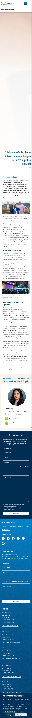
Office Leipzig (6, 648)
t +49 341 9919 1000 (8, 655)
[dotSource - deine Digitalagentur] (6, 3)
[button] (25, 3)
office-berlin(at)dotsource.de (11, 642)
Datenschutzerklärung (9, 711)
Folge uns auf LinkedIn (3, 538)
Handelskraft (6, 529)
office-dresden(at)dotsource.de (11, 676)
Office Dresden (6, 665)
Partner (4, 526)
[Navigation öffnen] (29, 3)
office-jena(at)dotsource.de (10, 625)
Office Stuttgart (6, 681)
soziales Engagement (19, 311)
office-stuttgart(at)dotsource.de (11, 692)
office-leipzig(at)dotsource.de (11, 659)
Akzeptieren (21, 715)
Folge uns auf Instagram (18, 538)
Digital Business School (16, 526)
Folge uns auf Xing (8, 538)
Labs (27, 526)
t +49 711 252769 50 (8, 689)
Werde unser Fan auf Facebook (13, 538)
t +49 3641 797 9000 (8, 620)
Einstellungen (8, 715)
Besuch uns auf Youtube (23, 538)
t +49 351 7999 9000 (8, 673)
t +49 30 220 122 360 (8, 639)
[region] (16, 9)
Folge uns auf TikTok (3, 543)
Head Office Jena (7, 612)
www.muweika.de (22, 243)
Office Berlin (6, 632)
